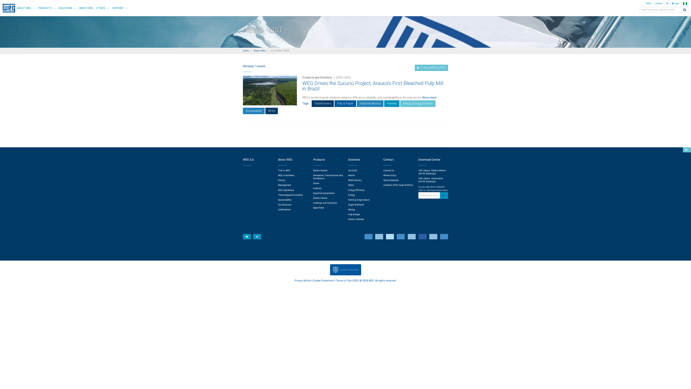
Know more (429, 97)
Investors (86, 8)
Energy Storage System (418, 103)
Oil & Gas (352, 170)
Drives (316, 183)
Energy (351, 195)
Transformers (322, 103)
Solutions (65, 8)
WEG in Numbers (286, 175)
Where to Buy (389, 175)
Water (351, 185)
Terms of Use (344, 280)
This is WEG (284, 170)
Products (45, 8)
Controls (317, 188)
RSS (355, 280)
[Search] (684, 10)
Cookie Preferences (348, 269)
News (648, 3)
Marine (351, 175)
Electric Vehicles (356, 219)
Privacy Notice (303, 280)
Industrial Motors (370, 103)
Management (284, 185)
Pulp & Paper (345, 103)
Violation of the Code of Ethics (398, 185)
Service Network (391, 180)
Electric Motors (320, 170)
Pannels (392, 103)
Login (676, 3)
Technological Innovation (290, 195)
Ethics (101, 8)
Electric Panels (320, 198)
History (281, 180)
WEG (7, 8)
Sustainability (254, 111)
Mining (351, 209)
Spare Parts (318, 208)
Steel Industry (355, 180)
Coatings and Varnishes (325, 203)
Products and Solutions (317, 77)
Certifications (284, 209)
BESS (271, 111)
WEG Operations (286, 190)
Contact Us (388, 170)
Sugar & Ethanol (356, 205)
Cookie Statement (323, 280)
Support (118, 8)
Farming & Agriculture (358, 200)
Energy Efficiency (356, 190)
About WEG (24, 8)
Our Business (285, 205)
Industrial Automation (324, 193)
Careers (659, 3)
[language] (686, 3)
